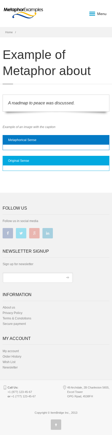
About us (9, 307)
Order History (12, 356)
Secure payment (14, 324)
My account (11, 351)
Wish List (9, 362)
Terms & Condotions (17, 318)
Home (9, 32)
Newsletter (10, 367)
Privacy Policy (12, 313)
